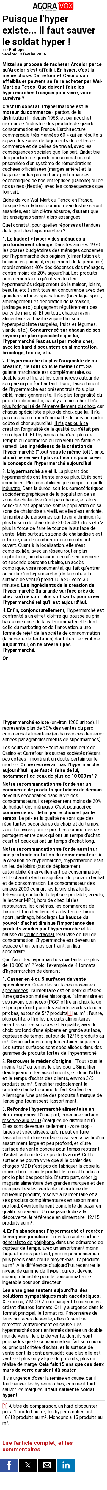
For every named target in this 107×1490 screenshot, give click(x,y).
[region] (60, 687)
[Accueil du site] (53, 10)
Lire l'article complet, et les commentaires (37, 1446)
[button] (9, 1465)
